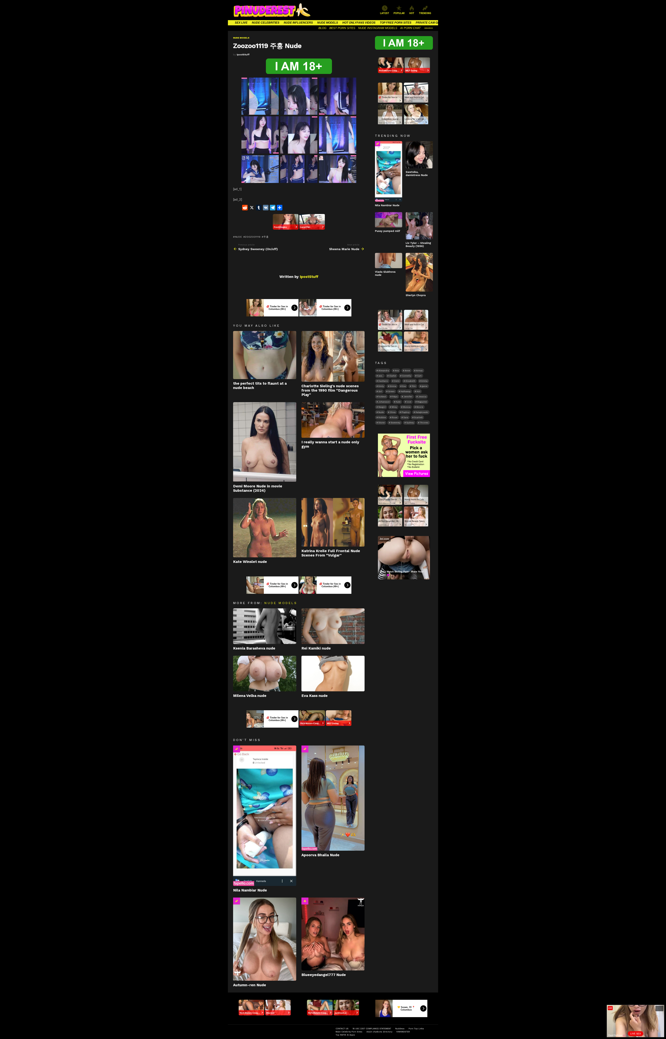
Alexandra (383, 370)
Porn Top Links (416, 1028)
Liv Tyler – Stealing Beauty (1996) (418, 244)
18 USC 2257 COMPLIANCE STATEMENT (372, 1028)
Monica (406, 407)
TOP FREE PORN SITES (395, 22)
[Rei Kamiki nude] (333, 626)
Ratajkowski (422, 412)
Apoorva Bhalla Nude (320, 855)
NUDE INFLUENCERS (298, 22)
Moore (419, 407)
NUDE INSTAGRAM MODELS (377, 28)
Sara (405, 417)
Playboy (405, 412)
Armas (419, 370)
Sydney (410, 422)
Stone (381, 422)
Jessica (422, 396)
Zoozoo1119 (252, 236)
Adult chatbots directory (379, 1031)
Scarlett (418, 417)
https (395, 396)
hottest (382, 396)
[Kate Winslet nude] (264, 528)
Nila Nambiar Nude (250, 890)
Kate (398, 402)
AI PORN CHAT (410, 28)
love (409, 402)
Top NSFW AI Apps (345, 1035)
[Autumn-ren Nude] (264, 939)
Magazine (422, 402)
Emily (381, 386)
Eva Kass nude (314, 695)
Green (391, 391)
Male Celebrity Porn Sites (349, 1031)
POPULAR (399, 13)
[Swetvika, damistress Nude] (419, 154)
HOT (411, 13)
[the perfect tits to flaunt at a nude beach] (264, 355)
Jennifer (408, 396)
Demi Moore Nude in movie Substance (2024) (257, 488)
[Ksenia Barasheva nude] (264, 626)
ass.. (380, 376)
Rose (394, 417)
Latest (384, 13)
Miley (394, 407)
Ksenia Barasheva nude (254, 648)
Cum (419, 376)
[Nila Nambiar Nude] (264, 815)
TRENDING (425, 13)
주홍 (265, 236)
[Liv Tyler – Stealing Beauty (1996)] (419, 225)
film (414, 386)
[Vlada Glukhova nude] (388, 260)
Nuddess (399, 1028)
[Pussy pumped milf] (388, 219)
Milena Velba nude (249, 695)
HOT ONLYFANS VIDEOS (358, 22)
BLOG (322, 28)
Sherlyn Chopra (416, 295)
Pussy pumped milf (387, 231)
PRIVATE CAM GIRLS (430, 22)
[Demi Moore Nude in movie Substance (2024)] (264, 442)
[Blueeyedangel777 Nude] (333, 934)
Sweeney (395, 422)
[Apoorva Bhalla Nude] (333, 798)
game (424, 386)
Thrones (424, 422)
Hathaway (406, 391)
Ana (397, 370)
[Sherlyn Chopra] (419, 272)
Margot (382, 407)
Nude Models (280, 603)
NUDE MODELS (327, 22)
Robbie (382, 417)
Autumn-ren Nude (249, 985)
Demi (396, 381)
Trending (236, 748)
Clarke (392, 376)
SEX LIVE (241, 22)
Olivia (392, 412)
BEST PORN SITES (342, 28)
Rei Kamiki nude (316, 648)
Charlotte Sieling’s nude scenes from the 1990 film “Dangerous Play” (330, 390)
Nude (238, 236)
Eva (404, 386)
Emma (393, 386)
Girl (380, 391)
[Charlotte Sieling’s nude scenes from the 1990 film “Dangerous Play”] (333, 356)
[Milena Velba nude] (264, 673)
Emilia (424, 381)
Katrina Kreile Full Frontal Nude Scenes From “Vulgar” (330, 553)
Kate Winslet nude (250, 561)
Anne (407, 370)
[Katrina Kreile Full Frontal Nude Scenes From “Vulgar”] (333, 522)
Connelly (406, 376)
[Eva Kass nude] (333, 673)
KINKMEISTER (403, 1031)
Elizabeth (410, 381)
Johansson (384, 402)
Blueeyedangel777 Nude (323, 975)
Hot (304, 901)
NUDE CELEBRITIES (265, 22)
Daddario (383, 381)
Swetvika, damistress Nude (417, 173)
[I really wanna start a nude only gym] (333, 420)
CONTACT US (342, 1028)
